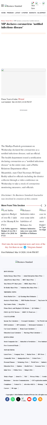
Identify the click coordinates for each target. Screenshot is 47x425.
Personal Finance (9, 362)
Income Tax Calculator (11, 321)
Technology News (22, 362)
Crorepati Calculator (28, 321)
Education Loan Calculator (12, 333)
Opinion (19, 366)
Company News (19, 354)
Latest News (7, 354)
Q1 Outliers (35, 308)
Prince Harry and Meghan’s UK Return (16, 308)
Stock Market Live (10, 296)
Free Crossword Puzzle (11, 345)
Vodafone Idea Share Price (28, 288)
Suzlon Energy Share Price (12, 276)
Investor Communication (21, 380)
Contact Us (17, 384)
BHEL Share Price (30, 284)
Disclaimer (7, 380)
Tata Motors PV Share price (13, 284)
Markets (32, 13)
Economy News (40, 366)
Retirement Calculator (36, 325)
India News (9, 21)
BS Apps (14, 388)
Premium (10, 13)
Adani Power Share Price (12, 280)
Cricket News (36, 358)
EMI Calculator (9, 325)
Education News (9, 366)
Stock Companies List (10, 342)
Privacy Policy (34, 376)
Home (3, 13)
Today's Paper (8, 376)
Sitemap (40, 384)
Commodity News (9, 358)
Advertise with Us (29, 384)
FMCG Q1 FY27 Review (12, 312)
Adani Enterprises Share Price (33, 276)
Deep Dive (22, 304)
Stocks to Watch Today (11, 300)
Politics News (18, 370)
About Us (19, 376)
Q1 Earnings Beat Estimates (27, 296)
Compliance (7, 384)
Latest (17, 13)
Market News (31, 354)
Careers (6, 388)
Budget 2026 (29, 370)
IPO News (41, 354)
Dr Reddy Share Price (11, 288)
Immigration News (23, 358)
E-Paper (25, 13)
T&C (25, 376)
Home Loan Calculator (27, 329)
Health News (29, 366)
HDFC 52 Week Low (28, 312)
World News (35, 362)
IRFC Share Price (28, 280)
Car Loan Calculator (10, 329)
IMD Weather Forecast (28, 300)
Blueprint (41, 13)
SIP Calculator (21, 325)
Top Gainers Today (10, 304)
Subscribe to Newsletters (28, 342)
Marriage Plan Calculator (32, 333)
